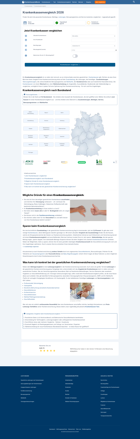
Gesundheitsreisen (30, 294)
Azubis (67, 390)
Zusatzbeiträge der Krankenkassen (110, 387)
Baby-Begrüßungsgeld (70, 254)
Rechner (74, 2)
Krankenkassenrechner (99, 239)
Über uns (78, 429)
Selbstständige (69, 383)
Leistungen (62, 17)
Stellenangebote (86, 429)
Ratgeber (88, 2)
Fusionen (103, 405)
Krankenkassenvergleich (64, 2)
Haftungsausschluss (61, 429)
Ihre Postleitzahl (37, 39)
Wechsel (80, 2)
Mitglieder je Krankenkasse (108, 401)
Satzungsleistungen (29, 82)
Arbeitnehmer (68, 380)
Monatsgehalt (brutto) (39, 49)
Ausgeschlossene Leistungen (28, 387)
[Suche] (134, 2)
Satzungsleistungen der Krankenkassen (31, 383)
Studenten (68, 387)
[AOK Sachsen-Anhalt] (32, 162)
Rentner (67, 394)
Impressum (52, 429)
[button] (51, 2)
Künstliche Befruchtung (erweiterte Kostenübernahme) (41, 288)
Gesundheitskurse (30, 290)
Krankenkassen (46, 2)
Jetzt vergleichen (100, 2)
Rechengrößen (104, 383)
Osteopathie (28, 285)
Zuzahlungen (104, 394)
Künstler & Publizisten (71, 398)
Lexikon (103, 398)
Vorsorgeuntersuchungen (27, 401)
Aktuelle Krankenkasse (39, 35)
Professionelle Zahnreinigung (33, 283)
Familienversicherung (26, 390)
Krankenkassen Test (92, 306)
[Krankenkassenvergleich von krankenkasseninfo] (30, 2)
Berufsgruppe (37, 45)
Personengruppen (71, 376)
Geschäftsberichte (105, 408)
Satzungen (103, 412)
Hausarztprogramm (38, 254)
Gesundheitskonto (84, 251)
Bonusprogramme (25, 394)
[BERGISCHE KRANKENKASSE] (102, 162)
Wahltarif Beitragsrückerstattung (34, 297)
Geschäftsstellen (29, 299)
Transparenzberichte (106, 415)
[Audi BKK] (50, 162)
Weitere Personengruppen (72, 401)
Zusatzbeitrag (70, 79)
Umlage (103, 390)
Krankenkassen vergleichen (69, 65)
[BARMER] (85, 162)
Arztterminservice (30, 292)
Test (54, 2)
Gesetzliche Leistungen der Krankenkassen (32, 380)
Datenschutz (71, 429)
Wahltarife (69, 82)
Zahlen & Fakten (107, 376)
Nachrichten (104, 380)
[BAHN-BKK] (67, 162)
